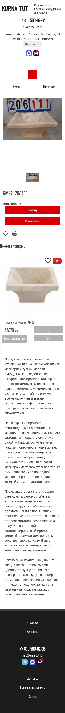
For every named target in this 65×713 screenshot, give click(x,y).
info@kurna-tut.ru (32, 27)
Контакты (32, 631)
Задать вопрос (12, 338)
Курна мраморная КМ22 (19, 322)
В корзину (32, 210)
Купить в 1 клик (32, 221)
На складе (49, 86)
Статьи (33, 696)
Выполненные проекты (32, 687)
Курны (16, 86)
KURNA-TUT (15, 9)
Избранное (30, 44)
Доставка (32, 678)
